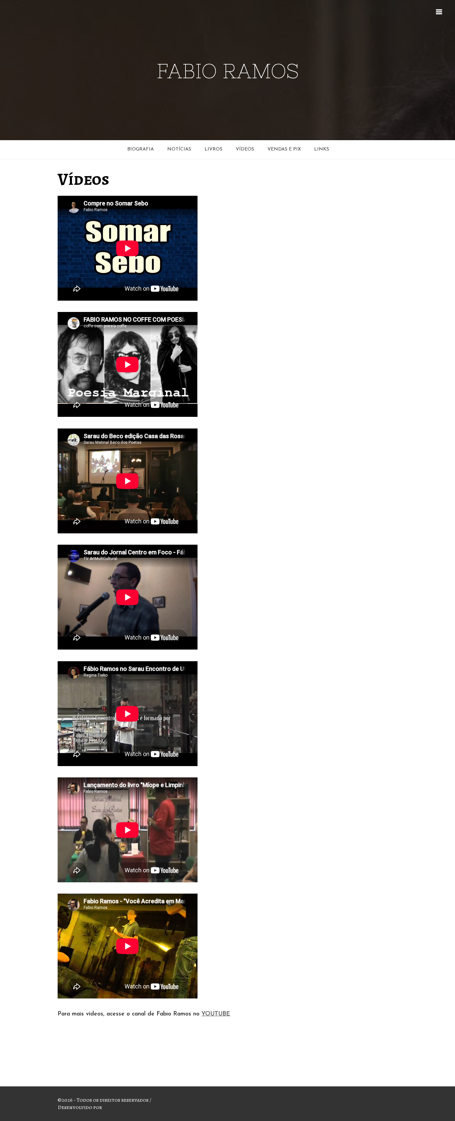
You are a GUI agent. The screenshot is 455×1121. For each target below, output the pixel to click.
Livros (214, 149)
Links (321, 149)
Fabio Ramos (228, 71)
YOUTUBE (216, 1014)
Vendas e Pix (284, 149)
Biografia (140, 149)
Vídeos (245, 149)
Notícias (179, 149)
